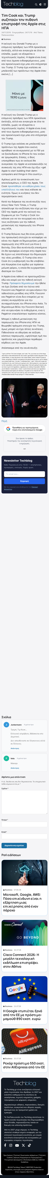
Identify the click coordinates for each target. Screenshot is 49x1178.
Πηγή (4, 421)
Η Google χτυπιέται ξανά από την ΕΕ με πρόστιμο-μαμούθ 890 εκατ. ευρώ (22, 1015)
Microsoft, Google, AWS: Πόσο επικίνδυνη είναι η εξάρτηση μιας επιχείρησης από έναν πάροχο (22, 902)
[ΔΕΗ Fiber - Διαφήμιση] (24, 95)
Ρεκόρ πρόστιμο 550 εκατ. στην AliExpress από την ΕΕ (24, 1065)
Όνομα (5, 820)
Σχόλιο (5, 788)
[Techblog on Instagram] (10, 1145)
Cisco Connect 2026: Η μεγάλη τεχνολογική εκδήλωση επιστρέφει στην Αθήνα (21, 960)
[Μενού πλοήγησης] (45, 4)
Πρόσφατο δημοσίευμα (22, 283)
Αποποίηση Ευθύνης (30, 1160)
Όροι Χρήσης (8, 1155)
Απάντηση (15, 748)
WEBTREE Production (33, 1167)
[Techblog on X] (23, 1145)
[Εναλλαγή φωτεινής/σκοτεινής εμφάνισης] (40, 4)
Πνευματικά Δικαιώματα (13, 1160)
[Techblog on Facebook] (5, 1145)
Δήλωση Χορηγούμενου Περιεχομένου (27, 1157)
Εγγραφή (24, 481)
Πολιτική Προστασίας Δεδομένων (26, 1155)
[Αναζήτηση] (36, 4)
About (23, 1167)
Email (4, 832)
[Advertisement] (24, 605)
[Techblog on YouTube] (17, 1145)
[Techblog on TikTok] (29, 1145)
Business (7, 39)
